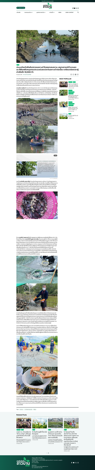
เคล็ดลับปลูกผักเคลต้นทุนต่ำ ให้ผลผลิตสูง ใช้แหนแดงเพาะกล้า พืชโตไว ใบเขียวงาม (73, 97)
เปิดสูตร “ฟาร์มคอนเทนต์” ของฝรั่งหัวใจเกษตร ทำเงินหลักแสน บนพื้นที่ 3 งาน (73, 108)
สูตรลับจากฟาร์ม (40, 12)
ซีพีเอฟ (35, 409)
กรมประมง (21, 409)
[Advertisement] (47, 22)
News (59, 12)
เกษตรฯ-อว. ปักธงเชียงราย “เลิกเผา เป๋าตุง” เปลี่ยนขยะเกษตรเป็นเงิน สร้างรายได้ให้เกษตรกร (73, 85)
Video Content (69, 12)
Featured (70, 82)
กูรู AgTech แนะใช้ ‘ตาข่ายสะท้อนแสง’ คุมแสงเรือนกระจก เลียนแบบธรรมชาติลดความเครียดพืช (55, 434)
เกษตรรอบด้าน (27, 12)
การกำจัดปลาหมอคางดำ (28, 409)
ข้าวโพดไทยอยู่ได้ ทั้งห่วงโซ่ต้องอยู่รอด (73, 116)
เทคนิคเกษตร (71, 93)
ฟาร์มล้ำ (51, 12)
